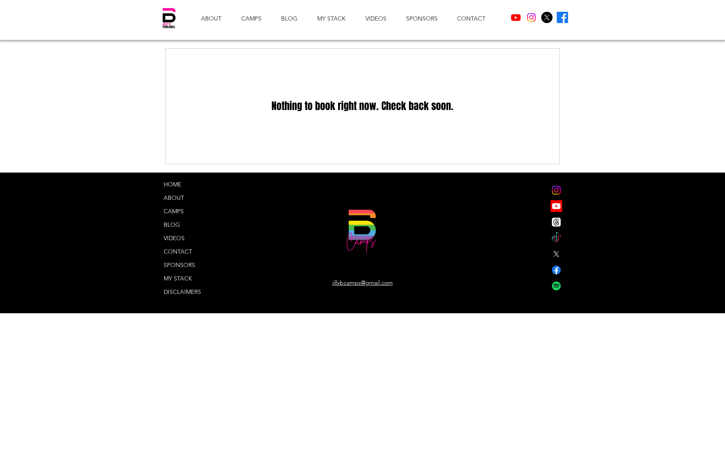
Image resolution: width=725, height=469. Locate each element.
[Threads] (556, 222)
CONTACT (178, 251)
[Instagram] (531, 17)
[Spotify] (556, 286)
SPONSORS (179, 265)
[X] (547, 17)
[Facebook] (562, 17)
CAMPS (174, 211)
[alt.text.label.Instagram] (556, 190)
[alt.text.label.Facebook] (556, 270)
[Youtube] (516, 17)
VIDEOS (174, 238)
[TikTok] (556, 238)
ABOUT (174, 198)
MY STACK (178, 278)
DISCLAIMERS (182, 292)
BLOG (172, 224)
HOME (172, 184)
